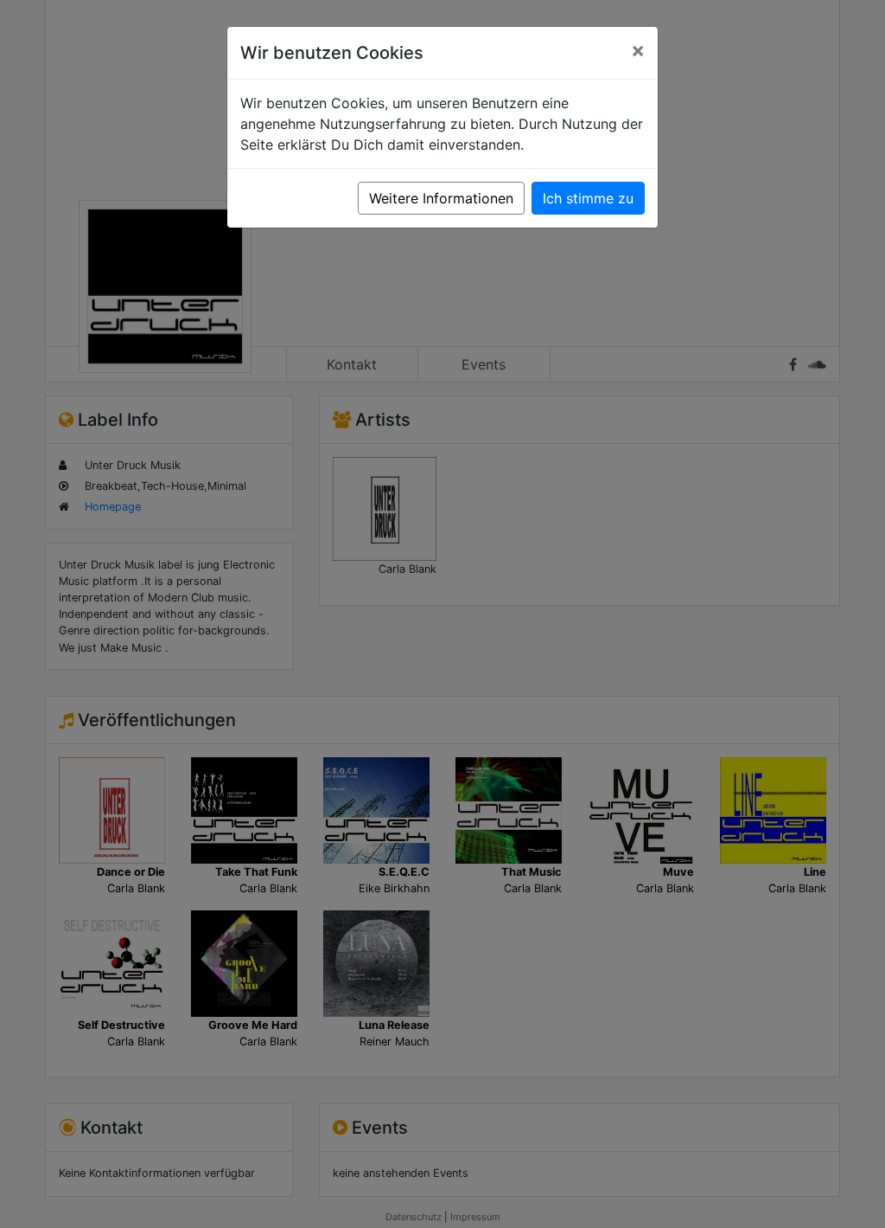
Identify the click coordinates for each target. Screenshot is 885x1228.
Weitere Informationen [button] (441, 198)
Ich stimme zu (588, 198)
